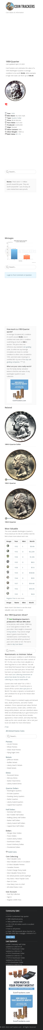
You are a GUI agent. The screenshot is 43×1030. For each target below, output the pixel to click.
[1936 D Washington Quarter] (8, 556)
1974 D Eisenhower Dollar (16, 958)
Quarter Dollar (16, 118)
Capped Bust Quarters (14, 805)
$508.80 (31, 573)
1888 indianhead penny (15, 919)
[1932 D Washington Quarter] (8, 551)
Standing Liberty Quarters (15, 796)
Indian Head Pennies (14, 750)
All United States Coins (15, 731)
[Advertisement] (21, 36)
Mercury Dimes (12, 778)
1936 (16, 557)
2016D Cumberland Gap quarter (18, 916)
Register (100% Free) (14, 900)
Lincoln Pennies (12, 744)
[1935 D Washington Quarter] (8, 561)
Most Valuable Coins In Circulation (18, 862)
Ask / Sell (10, 937)
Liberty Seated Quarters (15, 802)
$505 (32, 578)
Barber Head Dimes (13, 781)
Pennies (9, 742)
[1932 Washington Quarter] (8, 588)
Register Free (10, 598)
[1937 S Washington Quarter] (8, 582)
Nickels (9, 757)
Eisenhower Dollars (13, 842)
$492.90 (31, 589)
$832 (32, 562)
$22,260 (31, 552)
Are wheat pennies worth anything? (19, 876)
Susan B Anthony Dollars (15, 844)
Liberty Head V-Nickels (14, 765)
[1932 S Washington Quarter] (8, 545)
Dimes (8, 773)
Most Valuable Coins (14, 859)
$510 (32, 567)
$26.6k (32, 546)
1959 (13, 113)
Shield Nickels (11, 768)
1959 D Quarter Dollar (13, 444)
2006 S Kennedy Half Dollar (16, 944)
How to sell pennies (13, 929)
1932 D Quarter (10, 522)
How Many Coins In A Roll (16, 884)
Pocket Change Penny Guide (16, 870)
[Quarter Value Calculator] (21, 1009)
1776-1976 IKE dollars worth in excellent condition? (20, 925)
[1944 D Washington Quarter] (8, 577)
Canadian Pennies (13, 867)
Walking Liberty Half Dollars (16, 818)
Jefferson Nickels (12, 760)
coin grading (27, 347)
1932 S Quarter (10, 483)
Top (6, 727)
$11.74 (18, 134)
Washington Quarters (14, 791)
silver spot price (24, 689)
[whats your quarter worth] (19, 391)
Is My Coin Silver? (17, 644)
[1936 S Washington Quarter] (8, 566)
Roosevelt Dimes (13, 775)
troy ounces (12, 632)
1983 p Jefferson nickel (14, 922)
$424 (32, 594)
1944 (16, 578)
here (18, 607)
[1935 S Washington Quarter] (8, 593)
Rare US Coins (12, 881)
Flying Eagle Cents (13, 752)
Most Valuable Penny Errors (16, 873)
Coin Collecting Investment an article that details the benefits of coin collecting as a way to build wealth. (18, 677)
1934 (16, 573)
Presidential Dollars (13, 847)
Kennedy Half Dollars (14, 812)
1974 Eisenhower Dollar (15, 962)
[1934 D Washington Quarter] (8, 572)
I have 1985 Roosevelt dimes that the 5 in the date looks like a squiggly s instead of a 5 (21, 932)
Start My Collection (13, 894)
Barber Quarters (12, 799)
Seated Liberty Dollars (14, 839)
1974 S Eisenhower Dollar (15, 949)
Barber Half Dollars (13, 820)
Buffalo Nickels (12, 762)
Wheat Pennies (12, 747)
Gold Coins (12, 852)
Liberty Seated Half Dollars (16, 823)
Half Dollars (10, 809)
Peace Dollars (11, 836)
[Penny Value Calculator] (21, 980)
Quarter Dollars (12, 788)
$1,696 (32, 557)
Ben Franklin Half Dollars (15, 815)
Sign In (9, 897)
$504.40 (31, 583)
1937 (16, 583)
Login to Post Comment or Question (19, 275)
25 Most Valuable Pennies (16, 864)
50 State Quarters (13, 793)
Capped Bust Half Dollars (15, 826)
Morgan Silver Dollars (14, 833)
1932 (16, 546)
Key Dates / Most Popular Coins (18, 879)
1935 (16, 562)
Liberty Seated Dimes (14, 784)
